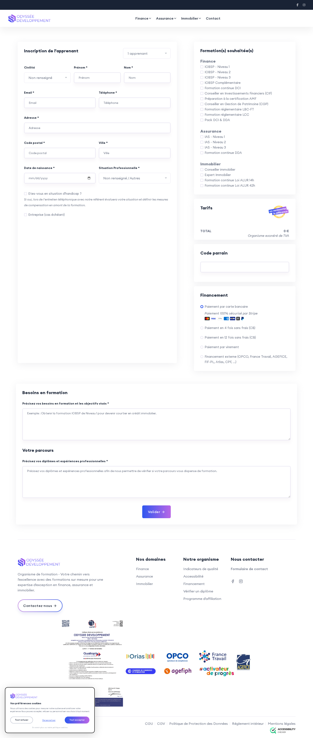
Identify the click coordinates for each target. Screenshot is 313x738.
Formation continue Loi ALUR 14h (229, 180)
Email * (29, 92)
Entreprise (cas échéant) (46, 215)
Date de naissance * (39, 168)
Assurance (165, 18)
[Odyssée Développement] (49, 695)
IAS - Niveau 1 (215, 137)
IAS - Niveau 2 (215, 142)
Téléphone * (108, 92)
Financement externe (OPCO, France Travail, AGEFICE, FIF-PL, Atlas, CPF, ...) (246, 359)
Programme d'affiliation (202, 598)
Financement (194, 584)
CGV (161, 723)
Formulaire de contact (249, 569)
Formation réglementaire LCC (227, 115)
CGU (149, 723)
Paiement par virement (222, 347)
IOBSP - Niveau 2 (218, 72)
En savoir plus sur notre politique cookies (50, 727)
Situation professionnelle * (119, 168)
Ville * (103, 143)
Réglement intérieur (248, 723)
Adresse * (31, 118)
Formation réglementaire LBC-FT (229, 109)
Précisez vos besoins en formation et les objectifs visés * (65, 403)
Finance (141, 18)
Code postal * (34, 143)
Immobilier (189, 18)
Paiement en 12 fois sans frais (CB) (230, 337)
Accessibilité (193, 576)
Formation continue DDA (223, 153)
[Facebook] (297, 5)
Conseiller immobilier (220, 169)
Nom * (128, 67)
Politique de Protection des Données (198, 723)
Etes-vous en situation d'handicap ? (55, 194)
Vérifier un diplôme (198, 591)
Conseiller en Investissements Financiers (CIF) (238, 93)
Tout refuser (21, 720)
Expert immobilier (218, 175)
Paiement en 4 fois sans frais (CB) (230, 328)
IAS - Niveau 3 (215, 147)
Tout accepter (77, 720)
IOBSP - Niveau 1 (217, 67)
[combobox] (147, 53)
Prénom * (81, 67)
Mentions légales (282, 723)
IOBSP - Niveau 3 (218, 77)
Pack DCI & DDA (217, 120)
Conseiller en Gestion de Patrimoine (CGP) (236, 104)
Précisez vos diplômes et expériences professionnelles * (65, 461)
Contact (213, 18)
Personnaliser (49, 720)
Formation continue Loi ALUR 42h (230, 185)
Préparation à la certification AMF (230, 99)
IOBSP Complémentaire (223, 83)
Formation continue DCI (223, 88)
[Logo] (29, 18)
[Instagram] (304, 5)
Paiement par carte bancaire (226, 307)
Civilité (29, 67)
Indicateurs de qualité (200, 569)
